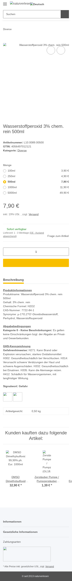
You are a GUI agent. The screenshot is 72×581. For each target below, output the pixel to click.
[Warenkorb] (65, 4)
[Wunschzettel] (59, 4)
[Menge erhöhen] (64, 252)
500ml (38, 181)
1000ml (38, 187)
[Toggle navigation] (5, 2)
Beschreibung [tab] (13, 279)
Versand (34, 214)
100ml (38, 170)
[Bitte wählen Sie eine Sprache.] (38, 4)
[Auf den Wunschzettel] (61, 50)
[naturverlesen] (21, 3)
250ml (38, 176)
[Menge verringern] (7, 252)
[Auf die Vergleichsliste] (51, 50)
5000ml (38, 192)
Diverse (22, 150)
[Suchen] (65, 14)
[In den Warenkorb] (6, 41)
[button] (53, 4)
